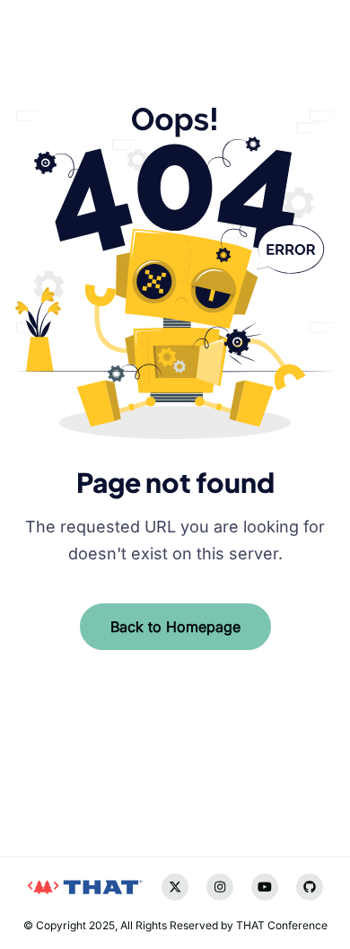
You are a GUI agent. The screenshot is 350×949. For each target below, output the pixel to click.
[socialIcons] (27, 789)
